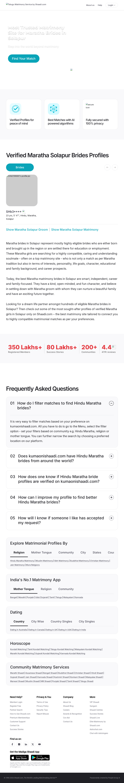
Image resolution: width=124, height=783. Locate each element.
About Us (67, 702)
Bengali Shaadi (50, 673)
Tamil (51, 597)
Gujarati (44, 597)
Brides (20, 167)
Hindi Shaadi (97, 673)
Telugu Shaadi (86, 681)
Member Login (16, 702)
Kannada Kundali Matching (72, 653)
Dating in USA (65, 630)
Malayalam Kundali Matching (88, 649)
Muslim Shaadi (32, 681)
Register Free (15, 706)
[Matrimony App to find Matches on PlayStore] (40, 757)
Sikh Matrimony (61, 561)
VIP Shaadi (94, 702)
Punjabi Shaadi (59, 681)
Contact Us (14, 725)
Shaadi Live (95, 718)
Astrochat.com (96, 729)
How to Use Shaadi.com (20, 714)
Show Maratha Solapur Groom (27, 229)
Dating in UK (51, 630)
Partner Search (16, 710)
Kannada (79, 597)
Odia (37, 597)
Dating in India (79, 630)
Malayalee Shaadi (94, 677)
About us (90, 5)
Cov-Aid (66, 718)
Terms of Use (42, 702)
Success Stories (16, 729)
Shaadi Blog (68, 706)
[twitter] (32, 744)
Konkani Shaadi (77, 677)
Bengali (13, 597)
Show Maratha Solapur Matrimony (74, 229)
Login (110, 5)
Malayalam (68, 597)
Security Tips (42, 710)
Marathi (22, 597)
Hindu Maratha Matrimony (22, 561)
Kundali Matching (18, 649)
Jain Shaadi (31, 677)
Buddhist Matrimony (79, 561)
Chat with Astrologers (99, 733)
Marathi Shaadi (17, 673)
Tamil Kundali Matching (38, 649)
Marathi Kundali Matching (22, 653)
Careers (66, 710)
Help (100, 5)
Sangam (93, 706)
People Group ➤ (114, 778)
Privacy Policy (43, 706)
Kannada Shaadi (45, 677)
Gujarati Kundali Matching (47, 653)
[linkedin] (25, 744)
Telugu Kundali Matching (61, 649)
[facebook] (12, 744)
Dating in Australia (18, 630)
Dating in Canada (36, 630)
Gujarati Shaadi (17, 677)
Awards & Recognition (72, 714)
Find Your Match (23, 58)
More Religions (33, 565)
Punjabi (30, 597)
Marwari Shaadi (17, 681)
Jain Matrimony (17, 565)
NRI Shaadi (46, 681)
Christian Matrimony (99, 561)
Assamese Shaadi (33, 673)
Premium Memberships (20, 718)
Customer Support (17, 721)
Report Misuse (43, 714)
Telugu (59, 597)
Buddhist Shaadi (65, 673)
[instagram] (19, 744)
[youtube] (39, 744)
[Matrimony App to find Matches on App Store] (19, 757)
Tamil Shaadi (73, 681)
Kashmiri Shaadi (61, 677)
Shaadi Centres (96, 710)
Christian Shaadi (82, 673)
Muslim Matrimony (44, 561)
